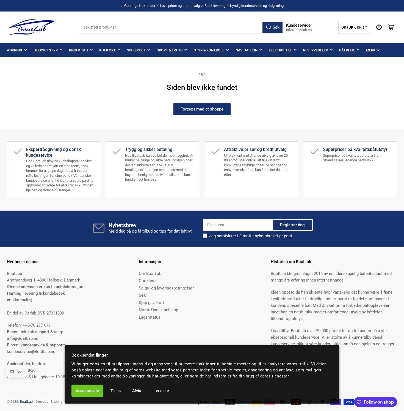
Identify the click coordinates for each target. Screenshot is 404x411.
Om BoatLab (150, 273)
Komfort (107, 50)
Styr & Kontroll (209, 50)
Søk (142, 295)
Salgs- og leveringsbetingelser (166, 288)
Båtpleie (347, 50)
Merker (373, 50)
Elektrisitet (280, 50)
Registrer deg (292, 224)
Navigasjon (247, 50)
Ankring (14, 50)
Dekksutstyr (46, 50)
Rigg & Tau (78, 50)
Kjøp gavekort (151, 302)
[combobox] (181, 27)
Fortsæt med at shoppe (202, 109)
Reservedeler (315, 50)
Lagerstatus (150, 317)
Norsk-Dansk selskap (158, 309)
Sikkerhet (136, 50)
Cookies (146, 280)
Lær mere (161, 390)
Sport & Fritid (169, 50)
